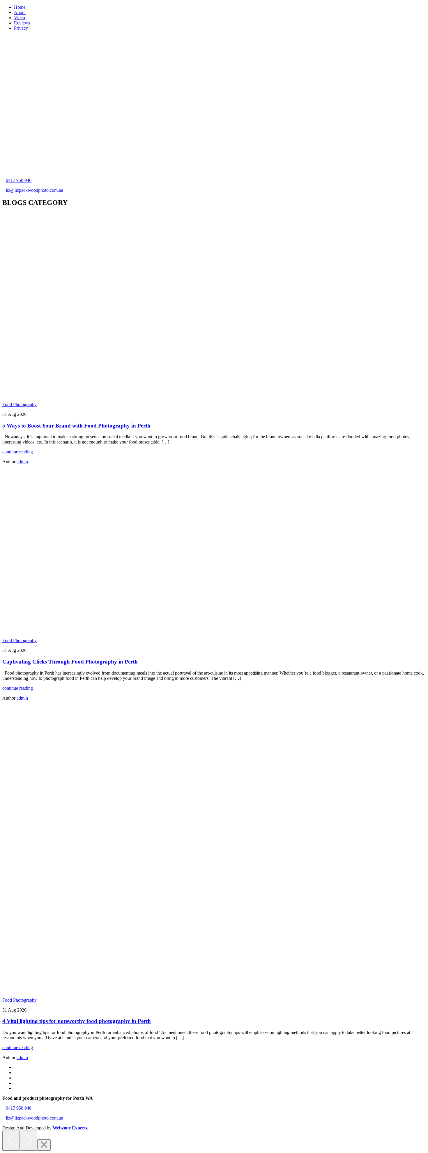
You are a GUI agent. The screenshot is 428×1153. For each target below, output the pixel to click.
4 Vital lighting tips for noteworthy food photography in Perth (76, 1021)
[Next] (28, 1141)
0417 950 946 (18, 180)
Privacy (21, 28)
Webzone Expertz (70, 1127)
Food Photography (19, 404)
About (20, 12)
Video (19, 17)
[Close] (44, 1145)
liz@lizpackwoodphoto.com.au (34, 190)
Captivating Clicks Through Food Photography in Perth (70, 662)
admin (22, 461)
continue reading (17, 451)
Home (19, 7)
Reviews (22, 22)
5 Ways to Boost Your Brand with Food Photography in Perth (76, 426)
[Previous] (11, 1141)
